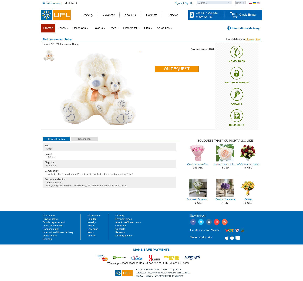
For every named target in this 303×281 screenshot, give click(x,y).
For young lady (54, 185)
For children (94, 185)
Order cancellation (53, 225)
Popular (91, 218)
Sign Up (188, 3)
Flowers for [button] (130, 28)
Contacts (120, 228)
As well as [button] (163, 28)
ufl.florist (72, 3)
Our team (120, 225)
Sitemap (47, 238)
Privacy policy (50, 218)
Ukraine (249, 39)
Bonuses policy (51, 228)
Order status (50, 235)
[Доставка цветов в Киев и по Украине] (250, 3)
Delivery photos (124, 235)
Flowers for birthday (75, 185)
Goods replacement (54, 222)
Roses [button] (62, 28)
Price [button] (113, 28)
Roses (91, 225)
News (90, 232)
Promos (48, 28)
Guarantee (49, 215)
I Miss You (108, 185)
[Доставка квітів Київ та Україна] (254, 3)
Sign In (179, 3)
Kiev (257, 39)
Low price (92, 228)
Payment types (123, 218)
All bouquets (94, 215)
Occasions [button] (79, 28)
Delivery (119, 215)
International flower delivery (58, 232)
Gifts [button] (147, 28)
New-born (120, 185)
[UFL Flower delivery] (56, 15)
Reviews (120, 232)
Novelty (91, 222)
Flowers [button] (98, 28)
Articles (91, 235)
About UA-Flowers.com (128, 222)
